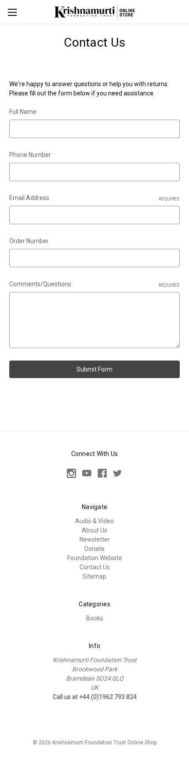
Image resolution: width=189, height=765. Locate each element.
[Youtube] (86, 473)
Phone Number (30, 154)
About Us (94, 530)
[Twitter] (117, 473)
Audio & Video (94, 521)
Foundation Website (94, 557)
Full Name (22, 111)
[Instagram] (71, 473)
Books (94, 618)
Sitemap (94, 576)
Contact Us (95, 567)
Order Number (29, 240)
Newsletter (95, 539)
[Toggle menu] (12, 12)
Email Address (94, 197)
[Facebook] (102, 473)
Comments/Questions (94, 284)
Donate (94, 548)
